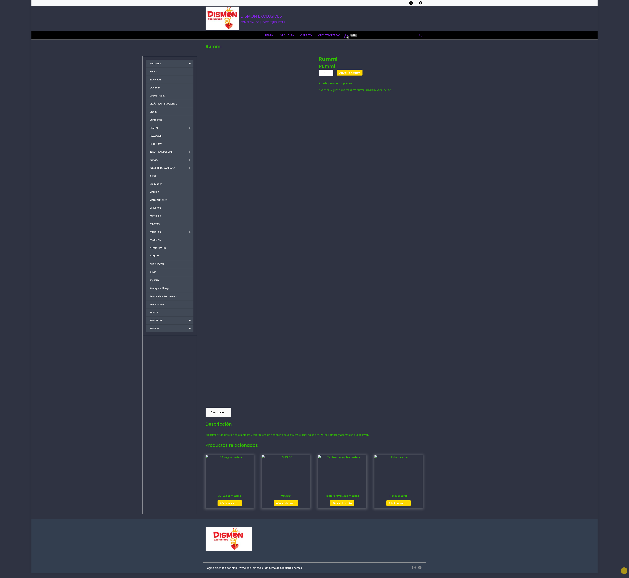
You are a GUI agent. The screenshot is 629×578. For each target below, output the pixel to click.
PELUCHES (170, 232)
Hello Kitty (156, 143)
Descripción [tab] (218, 412)
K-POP (153, 175)
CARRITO (306, 35)
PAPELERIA (155, 216)
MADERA (154, 191)
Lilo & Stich (156, 183)
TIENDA (269, 35)
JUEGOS (170, 160)
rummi (370, 90)
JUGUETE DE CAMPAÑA (170, 168)
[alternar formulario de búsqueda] (420, 35)
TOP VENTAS (157, 304)
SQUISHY (154, 280)
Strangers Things (159, 288)
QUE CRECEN (157, 264)
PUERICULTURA (158, 248)
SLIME (153, 272)
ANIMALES (170, 63)
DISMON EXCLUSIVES (261, 16)
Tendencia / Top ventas (163, 296)
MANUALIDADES (158, 200)
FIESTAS (170, 127)
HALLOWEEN (156, 135)
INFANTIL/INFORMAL (170, 152)
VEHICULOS (170, 320)
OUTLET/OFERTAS (329, 35)
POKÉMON (155, 240)
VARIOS (154, 312)
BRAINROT (155, 79)
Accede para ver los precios (335, 83)
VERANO (170, 328)
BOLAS (153, 71)
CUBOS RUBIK (157, 95)
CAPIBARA (155, 87)
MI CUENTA (287, 35)
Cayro (387, 90)
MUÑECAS (155, 208)
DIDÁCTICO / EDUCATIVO (163, 103)
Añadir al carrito (349, 72)
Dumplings (156, 119)
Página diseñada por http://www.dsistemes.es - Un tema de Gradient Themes (254, 568)
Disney (153, 111)
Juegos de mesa (342, 90)
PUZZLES (154, 256)
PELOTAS (155, 224)
